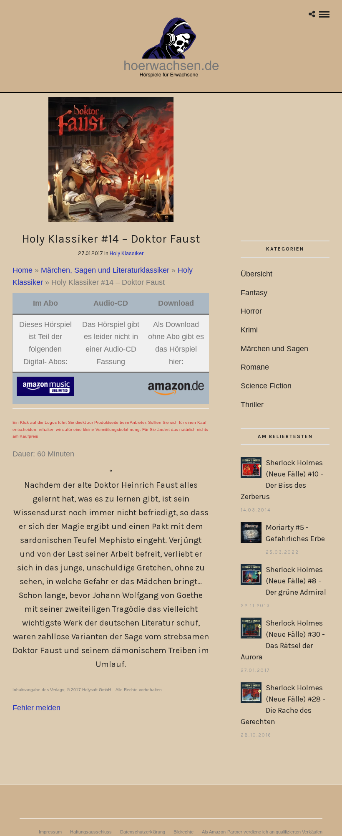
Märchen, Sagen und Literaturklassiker (105, 270)
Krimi (249, 330)
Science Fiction (266, 386)
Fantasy (254, 293)
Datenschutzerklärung (142, 831)
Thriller (252, 404)
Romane (255, 367)
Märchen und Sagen (274, 349)
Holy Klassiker (126, 253)
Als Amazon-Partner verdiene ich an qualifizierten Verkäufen (262, 831)
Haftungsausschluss (91, 831)
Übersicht (256, 274)
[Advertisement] (285, 168)
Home (23, 270)
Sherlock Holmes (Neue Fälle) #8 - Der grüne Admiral (296, 581)
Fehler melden (36, 708)
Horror (251, 311)
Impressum (50, 831)
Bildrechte (184, 831)
